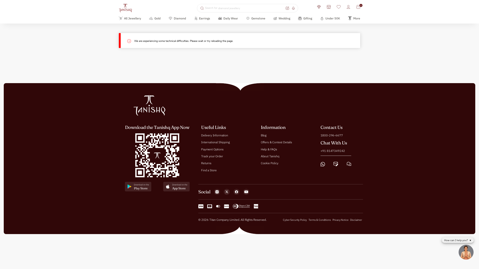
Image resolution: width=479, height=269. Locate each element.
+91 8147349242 (333, 151)
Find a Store (209, 170)
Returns (206, 163)
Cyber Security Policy (295, 220)
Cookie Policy (269, 163)
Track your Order (212, 156)
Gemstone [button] (258, 18)
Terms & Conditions (320, 220)
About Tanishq (270, 156)
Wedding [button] (284, 18)
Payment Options (212, 149)
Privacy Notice (340, 220)
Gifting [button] (307, 18)
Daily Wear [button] (230, 18)
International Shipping (215, 142)
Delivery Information (214, 135)
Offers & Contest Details (276, 142)
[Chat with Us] (349, 164)
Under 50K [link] (332, 18)
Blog (263, 135)
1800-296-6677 (332, 135)
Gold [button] (157, 18)
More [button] (356, 18)
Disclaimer (356, 220)
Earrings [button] (204, 18)
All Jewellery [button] (132, 18)
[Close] (130, 40)
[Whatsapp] (323, 164)
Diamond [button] (180, 18)
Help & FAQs (269, 149)
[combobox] (245, 8)
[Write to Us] (335, 164)
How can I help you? (456, 240)
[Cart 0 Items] (358, 7)
